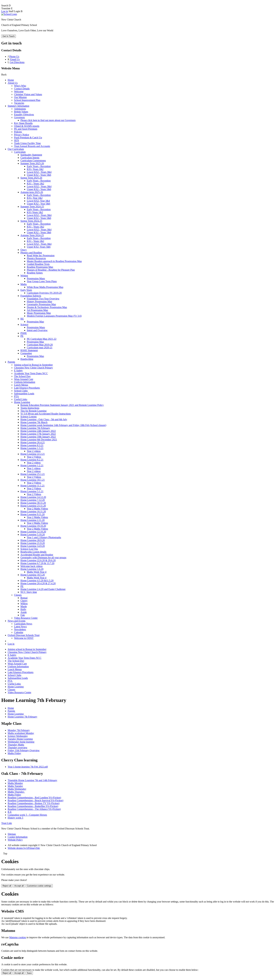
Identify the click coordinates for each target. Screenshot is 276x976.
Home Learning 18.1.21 (32, 479)
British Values (21, 111)
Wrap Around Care (23, 379)
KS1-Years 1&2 (35, 212)
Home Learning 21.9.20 (32, 543)
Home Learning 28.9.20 (32, 540)
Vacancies (19, 103)
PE (21, 336)
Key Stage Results (23, 123)
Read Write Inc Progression (40, 255)
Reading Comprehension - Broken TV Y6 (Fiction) (33, 803)
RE (22, 318)
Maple (23, 606)
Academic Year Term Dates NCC (31, 373)
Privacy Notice (21, 134)
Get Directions (17, 62)
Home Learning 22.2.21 (32, 454)
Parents (11, 362)
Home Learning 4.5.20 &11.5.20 (37, 580)
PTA (16, 396)
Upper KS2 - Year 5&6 (38, 203)
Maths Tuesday (15, 786)
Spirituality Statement (31, 154)
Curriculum (20, 152)
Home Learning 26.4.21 (32, 442)
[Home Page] (9, 14)
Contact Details (22, 88)
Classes (18, 595)
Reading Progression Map (40, 267)
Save (29, 973)
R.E (10, 812)
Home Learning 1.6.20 (31, 569)
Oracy (23, 249)
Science (24, 324)
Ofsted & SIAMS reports (26, 126)
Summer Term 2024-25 (32, 206)
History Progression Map (39, 301)
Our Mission (20, 97)
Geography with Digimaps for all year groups (43, 557)
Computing (26, 353)
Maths (23, 284)
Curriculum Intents (29, 157)
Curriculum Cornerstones (33, 160)
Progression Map (35, 321)
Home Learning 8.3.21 (31, 445)
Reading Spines (35, 272)
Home (11, 80)
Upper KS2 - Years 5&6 (39, 175)
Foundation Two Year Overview (43, 298)
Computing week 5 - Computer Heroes (27, 814)
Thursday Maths (16, 744)
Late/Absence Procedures (27, 387)
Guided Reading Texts (38, 264)
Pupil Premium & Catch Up (28, 137)
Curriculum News (23, 623)
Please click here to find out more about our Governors (48, 120)
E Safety (18, 370)
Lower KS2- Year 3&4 (38, 200)
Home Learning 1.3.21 (31, 448)
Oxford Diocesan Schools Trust (23, 635)
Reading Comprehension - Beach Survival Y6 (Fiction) (35, 800)
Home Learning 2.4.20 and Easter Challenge (42, 589)
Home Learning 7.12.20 (32, 500)
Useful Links (20, 399)
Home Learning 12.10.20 (33, 531)
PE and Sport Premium (25, 129)
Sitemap (12, 834)
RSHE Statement (29, 350)
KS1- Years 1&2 (35, 169)
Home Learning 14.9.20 (32, 546)
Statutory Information (18, 106)
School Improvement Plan (27, 100)
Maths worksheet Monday (21, 733)
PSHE (23, 333)
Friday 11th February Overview (24, 750)
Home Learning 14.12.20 (33, 497)
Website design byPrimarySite (24, 848)
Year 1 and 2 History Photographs (44, 537)
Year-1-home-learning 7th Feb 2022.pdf (28, 766)
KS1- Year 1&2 (34, 198)
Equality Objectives (24, 114)
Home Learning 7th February (35, 428)
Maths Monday (15, 783)
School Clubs (21, 390)
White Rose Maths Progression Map (45, 287)
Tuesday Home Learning (20, 739)
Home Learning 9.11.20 (32, 514)
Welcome (18, 91)
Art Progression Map (37, 310)
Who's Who (20, 85)
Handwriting (26, 359)
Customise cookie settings (39, 886)
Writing (24, 275)
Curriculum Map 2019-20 (40, 344)
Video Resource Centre (26, 618)
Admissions (20, 108)
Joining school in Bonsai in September (33, 364)
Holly (23, 609)
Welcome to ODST (24, 638)
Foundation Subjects (30, 295)
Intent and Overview (37, 330)
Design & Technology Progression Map (47, 307)
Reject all (7, 886)
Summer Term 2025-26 (32, 163)
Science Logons (28, 416)
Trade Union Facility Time (27, 143)
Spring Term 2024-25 (31, 221)
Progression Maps (36, 278)
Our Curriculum (16, 149)
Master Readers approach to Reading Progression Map (54, 261)
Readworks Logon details (33, 551)
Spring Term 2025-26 (31, 177)
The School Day (22, 376)
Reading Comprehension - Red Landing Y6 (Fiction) (34, 797)
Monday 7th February (19, 730)
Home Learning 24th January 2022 (38, 431)
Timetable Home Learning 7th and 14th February (32, 780)
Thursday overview (17, 747)
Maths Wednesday (17, 789)
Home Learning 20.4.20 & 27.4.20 (38, 583)
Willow (24, 603)
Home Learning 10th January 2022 (38, 436)
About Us (13, 83)
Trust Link (6, 823)
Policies (18, 131)
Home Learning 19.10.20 (33, 526)
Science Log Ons (29, 549)
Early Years (26, 290)
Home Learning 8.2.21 (31, 459)
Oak (22, 615)
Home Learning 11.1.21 (32, 485)
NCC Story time (28, 592)
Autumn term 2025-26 (31, 192)
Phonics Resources (36, 258)
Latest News (20, 626)
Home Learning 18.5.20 (32, 574)
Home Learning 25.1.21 (32, 474)
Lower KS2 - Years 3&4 (39, 172)
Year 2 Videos (34, 456)
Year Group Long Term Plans (42, 281)
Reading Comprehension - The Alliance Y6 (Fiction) (34, 809)
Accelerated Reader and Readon (36, 554)
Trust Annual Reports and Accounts (32, 146)
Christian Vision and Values (28, 94)
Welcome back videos (31, 566)
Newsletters (20, 629)
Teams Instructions (29, 408)
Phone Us (14, 56)
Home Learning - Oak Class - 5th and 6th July (43, 419)
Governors (19, 117)
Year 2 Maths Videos (37, 508)
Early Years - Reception (39, 166)
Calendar (18, 632)
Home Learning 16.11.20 (33, 511)
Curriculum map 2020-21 (39, 347)
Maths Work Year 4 (36, 572)
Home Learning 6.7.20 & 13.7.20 (37, 563)
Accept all (19, 886)
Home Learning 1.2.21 (31, 465)
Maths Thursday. (16, 791)
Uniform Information (24, 382)
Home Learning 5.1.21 (31, 491)
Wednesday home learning (21, 741)
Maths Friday (14, 753)
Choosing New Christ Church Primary (33, 367)
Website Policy (15, 839)
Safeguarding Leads (24, 393)
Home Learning (22, 402)
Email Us (15, 59)
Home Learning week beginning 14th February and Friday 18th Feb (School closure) (63, 425)
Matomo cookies (17, 937)
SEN (16, 140)
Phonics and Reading (31, 252)
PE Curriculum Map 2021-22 (41, 339)
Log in (4, 11)
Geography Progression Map (41, 304)
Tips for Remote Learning (33, 410)
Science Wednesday (18, 736)
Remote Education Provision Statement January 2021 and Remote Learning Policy (62, 405)
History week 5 (15, 817)
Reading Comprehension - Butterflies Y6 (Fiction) (33, 806)
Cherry (23, 600)
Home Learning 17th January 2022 (38, 433)
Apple (23, 612)
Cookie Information (17, 837)
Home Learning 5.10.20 (32, 534)
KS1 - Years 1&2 (35, 183)
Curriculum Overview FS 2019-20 (44, 293)
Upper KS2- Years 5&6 (38, 246)
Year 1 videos (34, 468)
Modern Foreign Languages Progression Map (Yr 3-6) (54, 316)
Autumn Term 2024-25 (32, 235)
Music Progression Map (39, 313)
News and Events (16, 620)
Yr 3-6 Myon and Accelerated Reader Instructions (45, 413)
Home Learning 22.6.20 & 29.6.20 (38, 560)
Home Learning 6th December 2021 (38, 439)
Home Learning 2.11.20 (32, 520)
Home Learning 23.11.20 (33, 505)
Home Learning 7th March (33, 422)
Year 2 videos (34, 451)
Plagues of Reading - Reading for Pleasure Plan (51, 269)
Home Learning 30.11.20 (33, 503)
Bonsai (23, 597)
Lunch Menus (21, 385)
